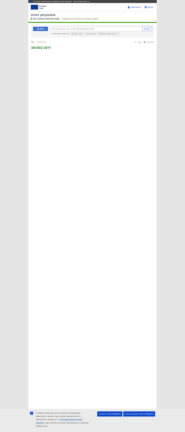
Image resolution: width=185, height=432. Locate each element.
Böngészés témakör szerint (107, 34)
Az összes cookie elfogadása (110, 414)
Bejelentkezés (136, 7)
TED (32, 42)
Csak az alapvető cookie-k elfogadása (139, 414)
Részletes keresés (77, 34)
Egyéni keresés (91, 34)
